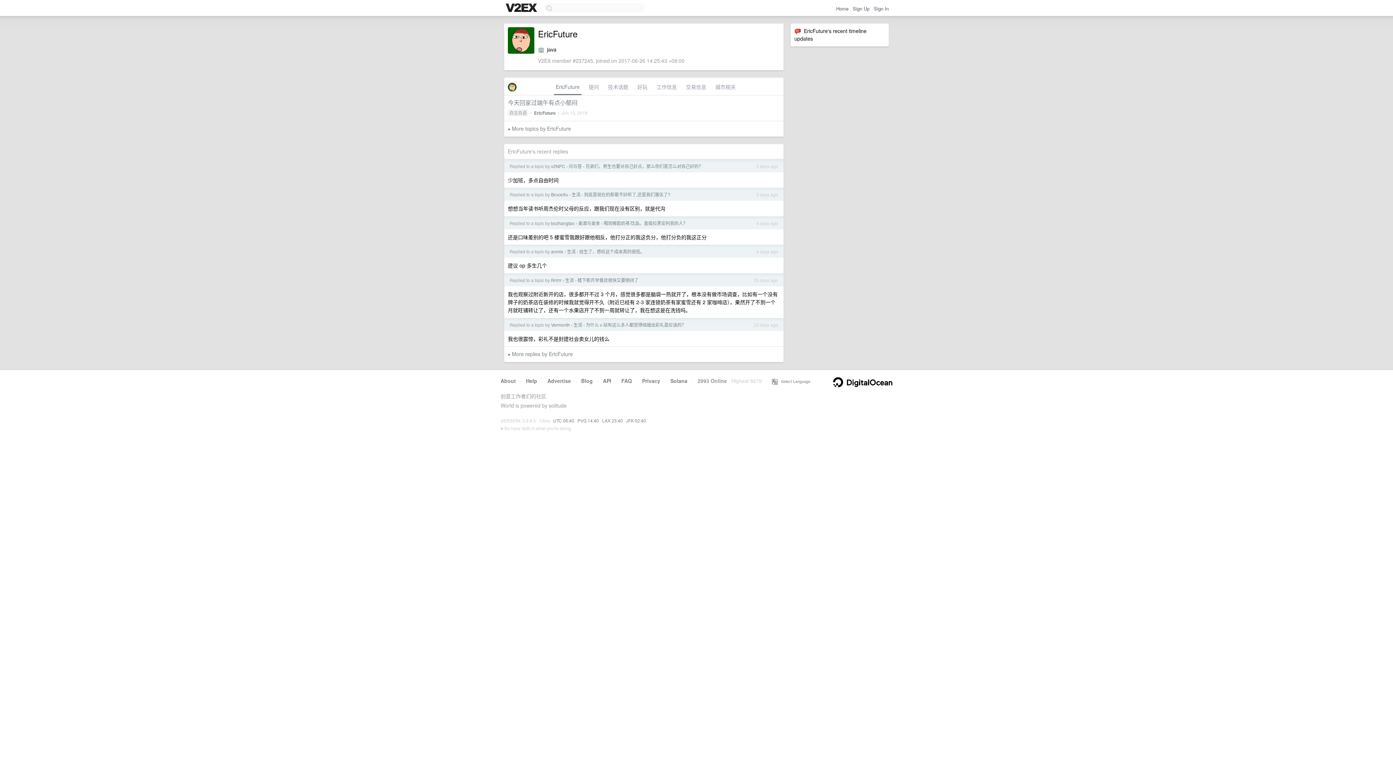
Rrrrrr (556, 280)
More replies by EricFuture (542, 354)
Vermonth (560, 325)
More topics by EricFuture (541, 128)
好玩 (642, 86)
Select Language (794, 381)
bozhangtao (563, 223)
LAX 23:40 (612, 420)
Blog (587, 380)
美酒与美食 (589, 223)
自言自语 (518, 113)
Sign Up (861, 8)
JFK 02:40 (636, 420)
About (508, 380)
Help (531, 380)
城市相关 (725, 86)
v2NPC (558, 166)
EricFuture (568, 86)
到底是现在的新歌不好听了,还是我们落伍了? (627, 194)
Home (842, 8)
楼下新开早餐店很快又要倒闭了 (608, 280)
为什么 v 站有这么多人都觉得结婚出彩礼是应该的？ (636, 325)
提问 (594, 86)
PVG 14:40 (588, 420)
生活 (576, 194)
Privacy (651, 380)
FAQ (626, 380)
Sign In (881, 8)
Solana (678, 380)
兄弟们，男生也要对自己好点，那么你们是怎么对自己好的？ (644, 166)
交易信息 (696, 86)
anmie (557, 251)
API (607, 380)
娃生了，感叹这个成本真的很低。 (612, 251)
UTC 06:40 (563, 420)
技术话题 (618, 86)
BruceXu (559, 194)
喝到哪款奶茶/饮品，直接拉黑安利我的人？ (645, 223)
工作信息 (667, 86)
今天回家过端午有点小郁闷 (543, 102)
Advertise (559, 380)
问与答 (575, 166)
